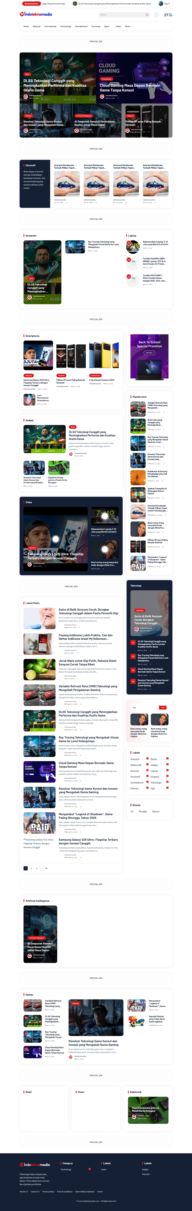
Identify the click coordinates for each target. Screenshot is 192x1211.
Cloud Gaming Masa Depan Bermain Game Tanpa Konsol (130, 87)
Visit (162, 707)
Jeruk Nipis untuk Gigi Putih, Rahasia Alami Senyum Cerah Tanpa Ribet (87, 662)
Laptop (159, 770)
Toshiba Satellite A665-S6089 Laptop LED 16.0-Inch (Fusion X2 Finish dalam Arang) (154, 261)
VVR (28, 688)
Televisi (139, 788)
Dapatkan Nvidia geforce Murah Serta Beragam (57, 480)
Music (127, 26)
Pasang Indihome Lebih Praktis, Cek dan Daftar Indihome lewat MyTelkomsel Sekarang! (86, 637)
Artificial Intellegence (83, 116)
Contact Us (35, 1192)
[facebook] (154, 1192)
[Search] (147, 14)
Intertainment (81, 26)
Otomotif (139, 776)
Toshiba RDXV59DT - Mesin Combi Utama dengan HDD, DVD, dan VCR (154, 278)
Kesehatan (31, 663)
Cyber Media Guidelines (85, 1192)
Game (29, 816)
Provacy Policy (48, 1192)
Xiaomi (155, 811)
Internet (30, 637)
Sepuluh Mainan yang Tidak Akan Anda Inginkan (157, 1019)
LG (131, 811)
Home (26, 26)
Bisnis (159, 758)
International (50, 26)
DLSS (27, 74)
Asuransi (139, 758)
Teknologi (30, 612)
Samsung (28, 375)
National (36, 26)
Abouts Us (24, 1192)
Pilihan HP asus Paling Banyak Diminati (143, 123)
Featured (28, 116)
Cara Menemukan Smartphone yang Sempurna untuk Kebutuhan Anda (45, 398)
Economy (96, 26)
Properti (159, 776)
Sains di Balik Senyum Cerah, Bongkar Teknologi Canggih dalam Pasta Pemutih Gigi (88, 611)
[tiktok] (167, 1192)
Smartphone (95, 375)
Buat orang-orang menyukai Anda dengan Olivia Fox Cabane (104, 563)
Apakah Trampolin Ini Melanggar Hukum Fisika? (157, 491)
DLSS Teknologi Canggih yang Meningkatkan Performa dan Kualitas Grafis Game (55, 85)
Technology (65, 26)
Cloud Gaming (106, 79)
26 (46, 868)
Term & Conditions (65, 1192)
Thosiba (143, 811)
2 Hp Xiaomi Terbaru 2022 (102, 380)
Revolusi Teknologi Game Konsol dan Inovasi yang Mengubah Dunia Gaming (43, 123)
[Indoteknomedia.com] (36, 16)
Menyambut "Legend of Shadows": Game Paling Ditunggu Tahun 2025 (86, 816)
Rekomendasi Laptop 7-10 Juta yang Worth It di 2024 (155, 243)
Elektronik (139, 764)
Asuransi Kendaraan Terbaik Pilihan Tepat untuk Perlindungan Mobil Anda (66, 166)
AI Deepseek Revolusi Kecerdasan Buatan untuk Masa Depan (94, 123)
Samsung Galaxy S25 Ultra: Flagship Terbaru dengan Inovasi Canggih (37, 383)
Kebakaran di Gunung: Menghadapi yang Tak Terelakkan (158, 473)
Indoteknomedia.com (91, 1201)
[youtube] (171, 1192)
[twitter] (159, 1192)
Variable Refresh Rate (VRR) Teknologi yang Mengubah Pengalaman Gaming (88, 688)
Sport (106, 26)
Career (100, 1192)
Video (118, 26)
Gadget (159, 764)
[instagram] (163, 1192)
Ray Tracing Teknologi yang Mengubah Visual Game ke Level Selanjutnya (112, 3)
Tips (159, 788)
